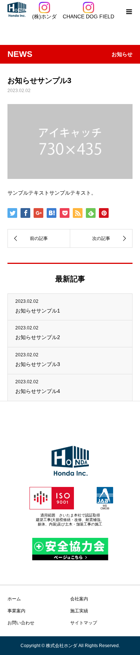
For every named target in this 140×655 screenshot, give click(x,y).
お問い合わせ (20, 622)
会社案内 (79, 598)
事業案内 (16, 610)
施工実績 (79, 610)
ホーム (14, 598)
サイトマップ (83, 622)
